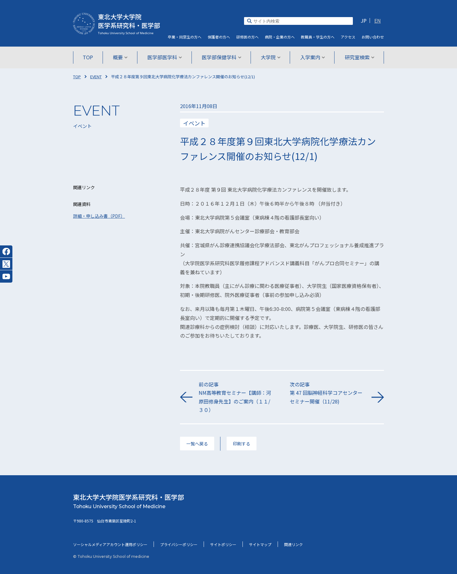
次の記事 (326, 392)
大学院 (268, 57)
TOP (88, 57)
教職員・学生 (318, 36)
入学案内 (310, 57)
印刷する (241, 443)
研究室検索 (357, 57)
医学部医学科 (162, 57)
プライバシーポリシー (178, 544)
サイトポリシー (223, 544)
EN (377, 20)
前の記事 (235, 396)
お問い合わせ (373, 36)
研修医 (247, 36)
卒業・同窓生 (184, 36)
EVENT (96, 77)
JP (364, 20)
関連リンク (293, 544)
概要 (118, 57)
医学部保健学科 (219, 57)
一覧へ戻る (197, 443)
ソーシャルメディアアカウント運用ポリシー (110, 544)
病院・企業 (280, 36)
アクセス (348, 36)
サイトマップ (260, 544)
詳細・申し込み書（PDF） (99, 216)
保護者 (219, 36)
